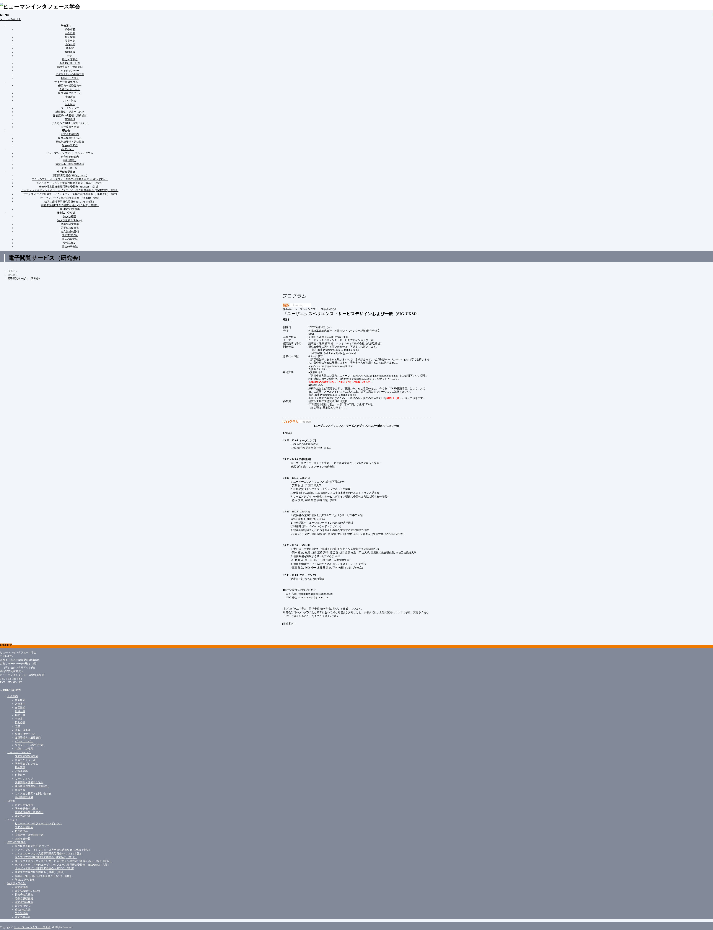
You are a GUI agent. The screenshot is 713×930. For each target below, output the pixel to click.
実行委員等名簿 (70, 126)
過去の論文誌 (70, 238)
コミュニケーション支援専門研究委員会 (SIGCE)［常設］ (70, 182)
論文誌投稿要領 (70, 231)
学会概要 (70, 29)
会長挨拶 (70, 36)
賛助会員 (70, 52)
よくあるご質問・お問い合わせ (70, 123)
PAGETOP (6, 645)
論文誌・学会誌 (16, 883)
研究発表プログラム (70, 93)
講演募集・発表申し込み (70, 111)
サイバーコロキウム (19, 752)
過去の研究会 (70, 145)
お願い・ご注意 (70, 78)
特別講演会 (69, 160)
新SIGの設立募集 (70, 209)
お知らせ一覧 (70, 167)
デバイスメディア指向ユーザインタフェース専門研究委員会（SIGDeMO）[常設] (70, 194)
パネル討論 (69, 100)
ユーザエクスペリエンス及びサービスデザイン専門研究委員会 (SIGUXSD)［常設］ (69, 190)
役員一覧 (70, 40)
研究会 (11, 800)
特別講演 (70, 96)
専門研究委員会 (16, 842)
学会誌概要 (69, 242)
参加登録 (70, 119)
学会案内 (12, 696)
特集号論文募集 (70, 224)
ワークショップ (70, 108)
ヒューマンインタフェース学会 (32, 927)
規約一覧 (70, 44)
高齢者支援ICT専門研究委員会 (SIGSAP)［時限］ (70, 205)
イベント (13, 819)
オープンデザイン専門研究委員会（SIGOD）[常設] (70, 197)
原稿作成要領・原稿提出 (70, 141)
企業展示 (70, 104)
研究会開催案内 (70, 134)
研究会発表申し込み (70, 137)
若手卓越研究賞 (70, 227)
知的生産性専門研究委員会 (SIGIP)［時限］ (69, 201)
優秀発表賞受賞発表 (70, 85)
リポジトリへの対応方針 (70, 74)
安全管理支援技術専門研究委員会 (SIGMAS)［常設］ (70, 186)
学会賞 (70, 48)
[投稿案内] (288, 623)
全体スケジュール (69, 89)
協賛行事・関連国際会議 (70, 164)
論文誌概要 (69, 216)
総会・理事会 (70, 59)
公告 (69, 55)
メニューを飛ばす (10, 19)
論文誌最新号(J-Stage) (69, 220)
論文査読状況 (70, 235)
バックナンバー (70, 70)
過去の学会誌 (70, 246)
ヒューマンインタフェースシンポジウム (69, 153)
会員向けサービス (69, 63)
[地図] (311, 333)
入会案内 (70, 33)
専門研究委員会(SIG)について (70, 175)
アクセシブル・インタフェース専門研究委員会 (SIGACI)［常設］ (70, 179)
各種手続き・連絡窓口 (70, 66)
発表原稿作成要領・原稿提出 (70, 115)
